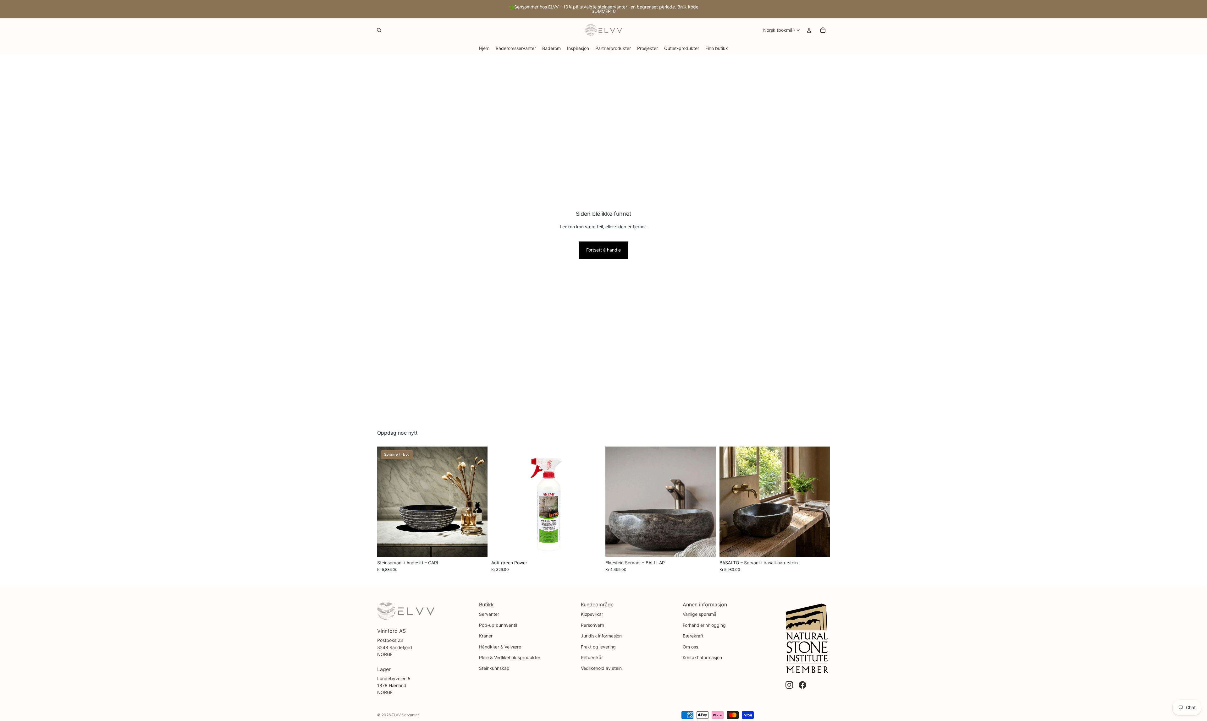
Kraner (486, 635)
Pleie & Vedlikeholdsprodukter (509, 657)
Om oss (690, 646)
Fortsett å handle (603, 249)
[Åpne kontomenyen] (809, 30)
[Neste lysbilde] (478, 501)
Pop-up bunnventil (498, 625)
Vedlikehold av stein (601, 668)
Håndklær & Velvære (500, 646)
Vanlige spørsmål (700, 614)
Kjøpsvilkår (592, 614)
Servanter (489, 614)
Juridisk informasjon (601, 635)
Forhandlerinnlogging (704, 625)
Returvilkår (592, 657)
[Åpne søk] (379, 30)
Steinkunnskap (494, 668)
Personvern (592, 625)
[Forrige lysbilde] (386, 501)
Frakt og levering (598, 646)
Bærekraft (693, 635)
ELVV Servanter (405, 715)
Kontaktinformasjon (702, 657)
